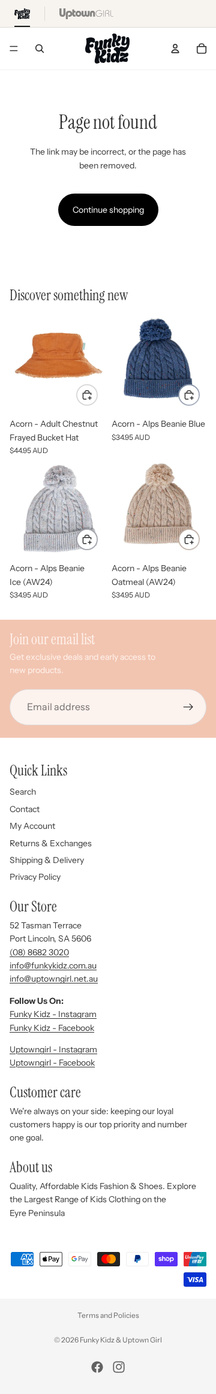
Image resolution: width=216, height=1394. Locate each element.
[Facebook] (97, 1367)
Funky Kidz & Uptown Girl (121, 1339)
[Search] (39, 48)
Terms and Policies (108, 1315)
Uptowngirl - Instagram (53, 1049)
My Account (32, 825)
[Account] (175, 48)
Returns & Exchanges (51, 843)
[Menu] (14, 48)
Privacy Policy (35, 876)
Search (23, 791)
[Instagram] (119, 1367)
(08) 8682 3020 (39, 952)
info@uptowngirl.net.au (54, 978)
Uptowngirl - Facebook (52, 1062)
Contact (25, 809)
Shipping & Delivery (47, 860)
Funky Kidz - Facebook (52, 1027)
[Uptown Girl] (86, 13)
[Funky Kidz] (22, 13)
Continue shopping (108, 209)
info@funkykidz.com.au (53, 965)
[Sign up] (188, 707)
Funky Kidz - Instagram (53, 1014)
